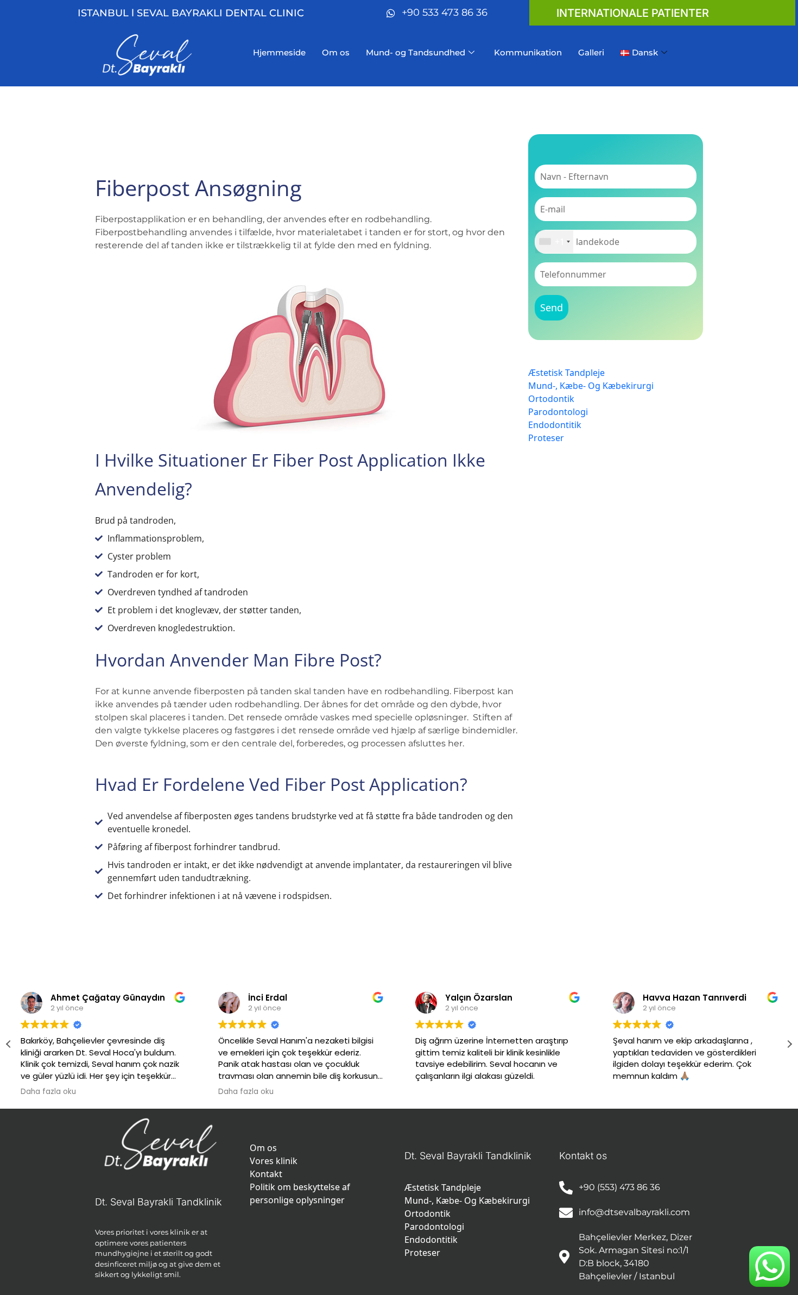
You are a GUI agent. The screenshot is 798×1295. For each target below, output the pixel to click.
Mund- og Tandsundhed (415, 52)
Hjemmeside (279, 52)
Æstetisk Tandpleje (566, 373)
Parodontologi (558, 412)
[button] (789, 1044)
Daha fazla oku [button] (48, 1092)
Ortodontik (551, 399)
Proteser (546, 438)
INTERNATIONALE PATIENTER (632, 13)
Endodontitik (554, 425)
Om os (336, 52)
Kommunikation (528, 52)
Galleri (591, 52)
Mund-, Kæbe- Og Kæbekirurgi (591, 386)
